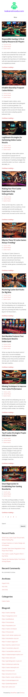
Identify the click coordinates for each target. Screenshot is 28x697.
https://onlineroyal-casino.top (10, 664)
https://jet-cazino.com (8, 687)
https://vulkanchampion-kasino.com (12, 654)
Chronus (22, 692)
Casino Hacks (7, 48)
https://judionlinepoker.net (9, 683)
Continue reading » (8, 67)
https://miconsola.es (8, 622)
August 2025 (5, 583)
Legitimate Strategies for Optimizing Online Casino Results (12, 140)
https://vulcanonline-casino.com (11, 651)
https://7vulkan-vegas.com (10, 641)
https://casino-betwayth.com (10, 667)
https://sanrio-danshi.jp (8, 612)
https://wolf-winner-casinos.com (11, 635)
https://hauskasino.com (9, 625)
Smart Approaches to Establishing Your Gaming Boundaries (12, 486)
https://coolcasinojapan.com (10, 680)
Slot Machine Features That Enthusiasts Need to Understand (13, 339)
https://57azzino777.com (9, 674)
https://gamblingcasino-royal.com (12, 661)
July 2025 (4, 586)
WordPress (14, 692)
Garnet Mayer (7, 46)
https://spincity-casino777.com (11, 645)
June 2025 (5, 589)
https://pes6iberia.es (8, 619)
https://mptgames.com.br (9, 616)
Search (4, 523)
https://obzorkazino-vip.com (10, 638)
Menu (15, 17)
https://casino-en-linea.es (9, 629)
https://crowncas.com (8, 670)
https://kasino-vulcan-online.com (11, 677)
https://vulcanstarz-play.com (10, 648)
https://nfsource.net (8, 632)
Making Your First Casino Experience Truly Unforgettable (11, 191)
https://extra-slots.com (8, 658)
